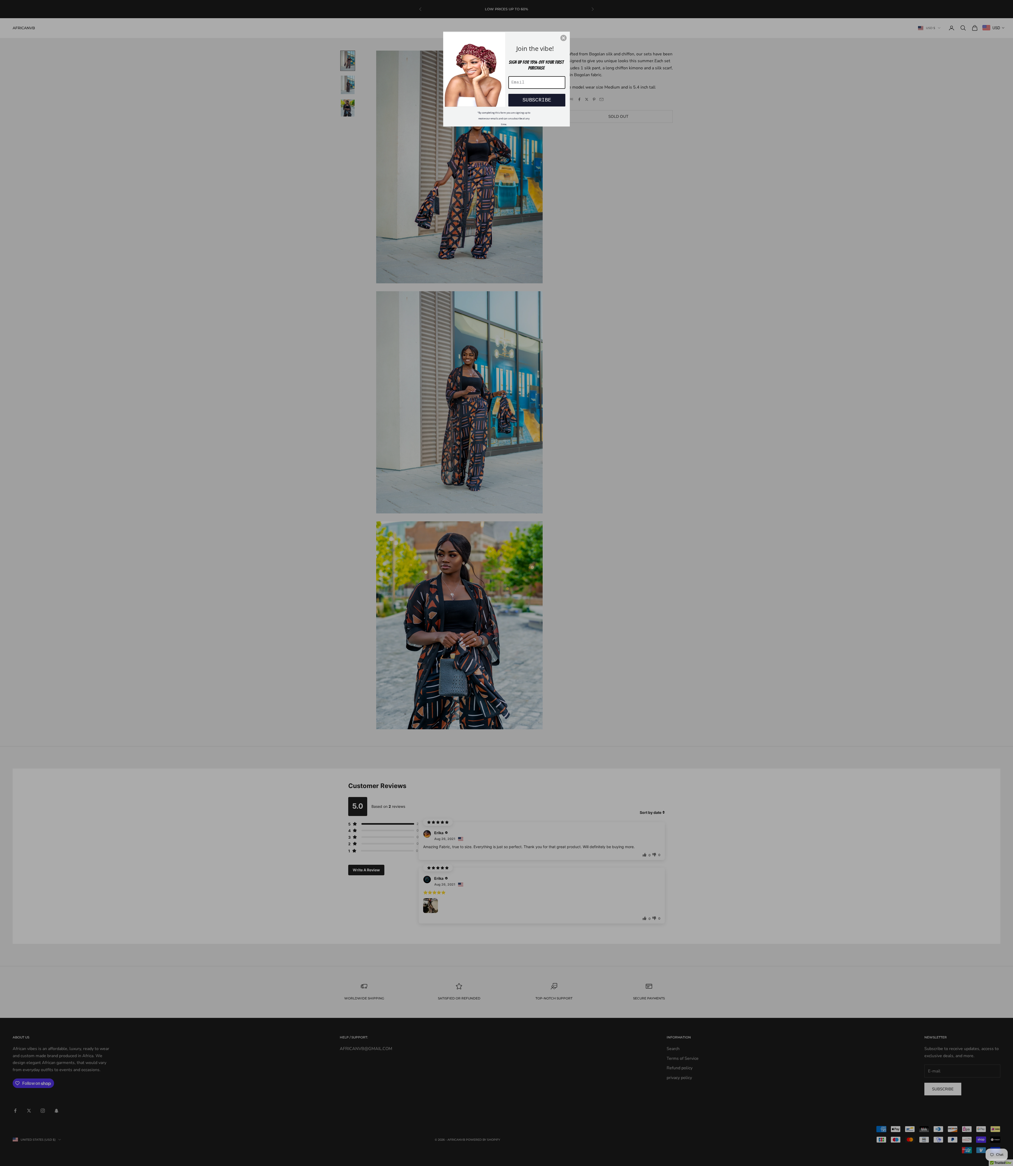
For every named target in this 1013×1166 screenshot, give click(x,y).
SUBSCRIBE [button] (537, 100)
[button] (563, 38)
